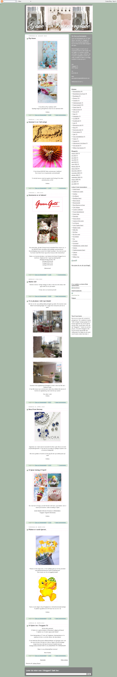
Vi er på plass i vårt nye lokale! (40, 301)
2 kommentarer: (62, 274)
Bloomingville (76, 203)
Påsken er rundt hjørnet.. (38, 529)
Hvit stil (75, 111)
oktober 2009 (75, 175)
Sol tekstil (75, 243)
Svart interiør (76, 132)
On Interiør (76, 236)
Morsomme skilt (77, 125)
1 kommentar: (62, 188)
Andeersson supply (78, 191)
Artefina (75, 194)
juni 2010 (74, 158)
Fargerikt (75, 100)
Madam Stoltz (76, 227)
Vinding (75, 254)
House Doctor (76, 218)
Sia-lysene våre (77, 130)
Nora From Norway (35, 409)
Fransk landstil (77, 105)
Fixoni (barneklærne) (78, 212)
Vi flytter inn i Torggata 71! (38, 625)
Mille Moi (75, 230)
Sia (74, 239)
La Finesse (76, 223)
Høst (74, 114)
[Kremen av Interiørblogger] (75, 287)
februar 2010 (75, 166)
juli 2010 (74, 155)
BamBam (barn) (77, 198)
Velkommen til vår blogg (79, 143)
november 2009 (76, 173)
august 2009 (75, 179)
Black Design (76, 200)
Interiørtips (76, 116)
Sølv (74, 134)
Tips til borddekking (78, 136)
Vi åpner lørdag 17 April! (37, 470)
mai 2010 (74, 160)
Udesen (75, 252)
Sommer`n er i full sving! (38, 122)
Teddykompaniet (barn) (79, 250)
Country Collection (78, 209)
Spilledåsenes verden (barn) (80, 245)
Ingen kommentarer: (60, 115)
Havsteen (75, 216)
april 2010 (74, 162)
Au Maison (76, 196)
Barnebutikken (77, 91)
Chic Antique (76, 207)
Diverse (75, 98)
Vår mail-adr (76, 145)
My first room (76, 234)
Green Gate (76, 107)
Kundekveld (76, 121)
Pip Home (32, 38)
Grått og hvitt (76, 109)
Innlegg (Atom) (36, 663)
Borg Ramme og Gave (79, 205)
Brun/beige (76, 96)
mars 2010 (74, 164)
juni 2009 (74, 184)
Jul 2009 (75, 118)
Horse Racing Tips (75, 295)
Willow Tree (76, 257)
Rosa (74, 127)
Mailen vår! (33, 282)
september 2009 (76, 177)
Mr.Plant (75, 232)
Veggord (75, 141)
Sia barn (75, 241)
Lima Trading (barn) (78, 225)
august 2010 (75, 153)
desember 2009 (76, 170)
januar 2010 (75, 168)
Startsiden (43, 660)
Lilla (74, 123)
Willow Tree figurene (78, 148)
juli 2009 (74, 181)
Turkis (74, 139)
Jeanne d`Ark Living (78, 221)
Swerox (75, 248)
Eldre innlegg (64, 660)
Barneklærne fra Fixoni (79, 94)
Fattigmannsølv (77, 103)
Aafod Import (76, 189)
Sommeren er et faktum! (37, 195)
